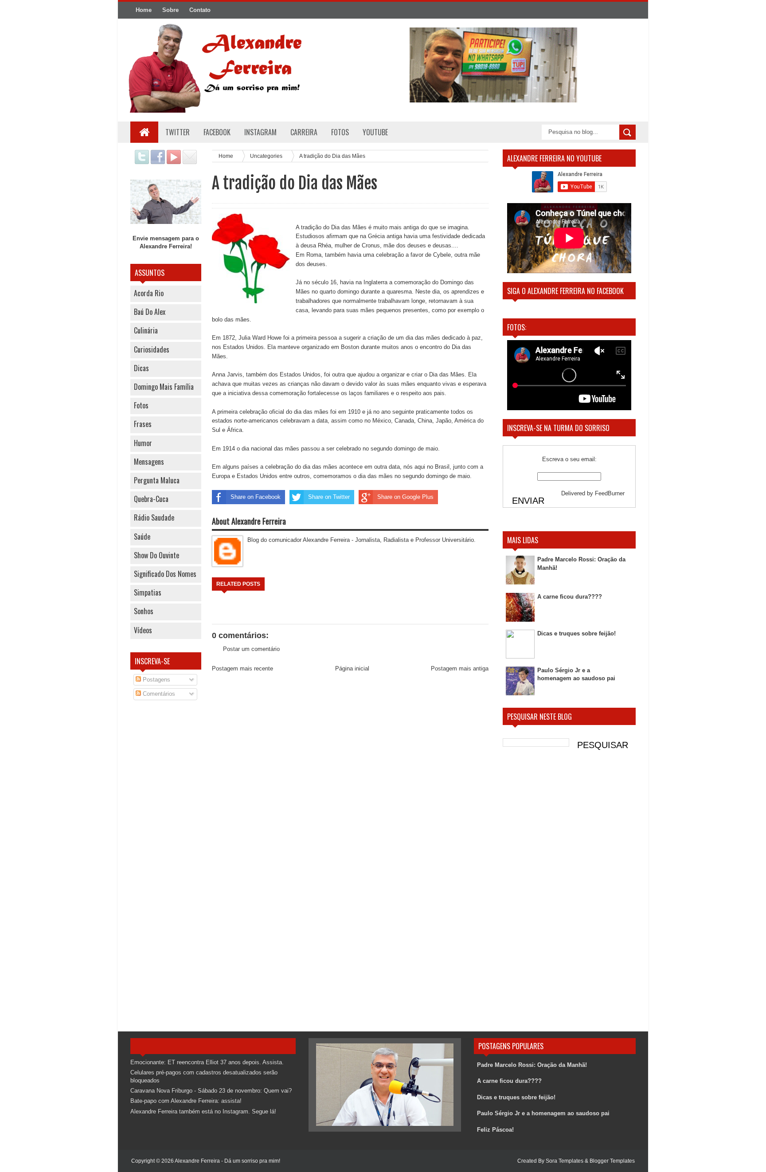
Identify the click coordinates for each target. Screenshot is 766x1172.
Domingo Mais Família (164, 386)
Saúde (142, 536)
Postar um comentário (251, 649)
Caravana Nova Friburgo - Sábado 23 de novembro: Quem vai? (211, 1090)
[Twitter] (142, 162)
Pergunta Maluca (157, 480)
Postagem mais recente (242, 668)
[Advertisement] (165, 849)
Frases (143, 424)
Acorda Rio (149, 293)
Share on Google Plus (405, 497)
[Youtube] (174, 162)
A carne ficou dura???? (569, 596)
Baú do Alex (149, 311)
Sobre (170, 10)
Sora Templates (564, 1161)
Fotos (141, 405)
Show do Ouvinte (156, 555)
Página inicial (352, 668)
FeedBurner (610, 493)
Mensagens (149, 461)
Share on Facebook (256, 497)
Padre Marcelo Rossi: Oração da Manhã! (532, 1065)
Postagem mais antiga (460, 668)
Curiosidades (151, 349)
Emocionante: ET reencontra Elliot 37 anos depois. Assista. (207, 1062)
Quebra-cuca (151, 499)
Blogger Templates (612, 1161)
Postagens (155, 679)
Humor (143, 443)
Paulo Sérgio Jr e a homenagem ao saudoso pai (543, 1113)
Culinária (146, 330)
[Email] (190, 162)
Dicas (141, 368)
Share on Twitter (329, 497)
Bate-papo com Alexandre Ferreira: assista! (186, 1101)
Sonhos (143, 611)
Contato (200, 10)
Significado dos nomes (165, 573)
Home (144, 10)
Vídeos (143, 630)
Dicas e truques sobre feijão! (576, 633)
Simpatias (147, 592)
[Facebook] (158, 162)
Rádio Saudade (154, 517)
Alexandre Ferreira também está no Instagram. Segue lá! (203, 1111)
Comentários (158, 693)
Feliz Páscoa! (495, 1129)
